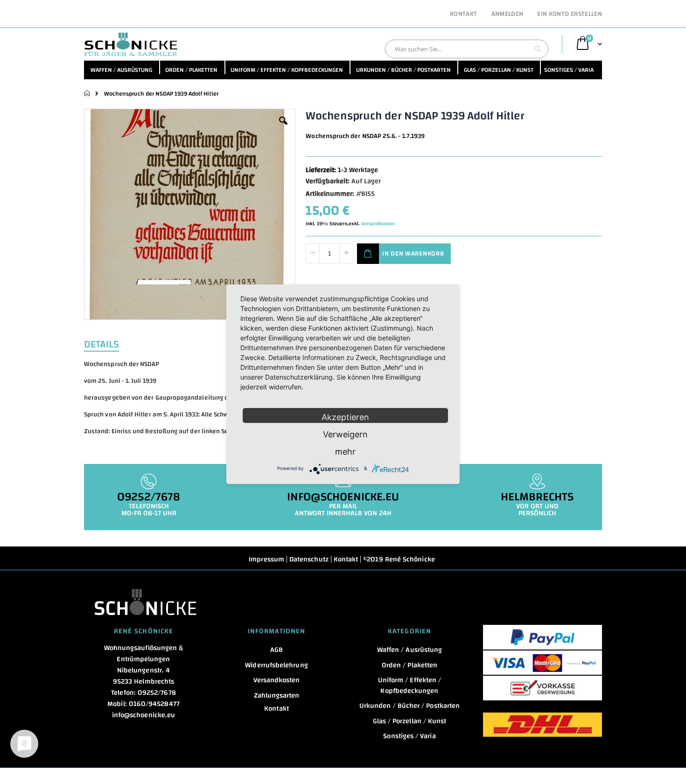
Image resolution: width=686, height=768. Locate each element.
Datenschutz (309, 559)
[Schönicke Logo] (130, 44)
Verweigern (345, 434)
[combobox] (466, 49)
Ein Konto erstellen (569, 14)
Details (101, 343)
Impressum (266, 559)
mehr (345, 452)
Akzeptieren (345, 417)
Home (87, 93)
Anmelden (507, 14)
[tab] (108, 343)
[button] (283, 127)
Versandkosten (378, 223)
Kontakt (463, 14)
